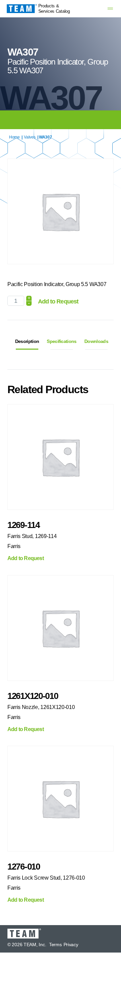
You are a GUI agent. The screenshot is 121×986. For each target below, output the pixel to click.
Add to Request (58, 301)
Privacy (71, 944)
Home (14, 137)
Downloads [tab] (96, 341)
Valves (29, 137)
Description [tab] (27, 341)
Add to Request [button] (25, 558)
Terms (55, 944)
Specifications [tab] (61, 341)
